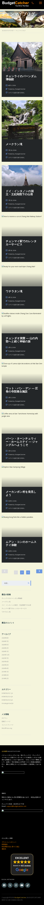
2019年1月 (5, 672)
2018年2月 (5, 678)
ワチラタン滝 (6, 612)
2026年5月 (5, 645)
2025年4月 (5, 662)
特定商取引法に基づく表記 (10, 847)
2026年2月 (5, 648)
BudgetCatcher (20, 897)
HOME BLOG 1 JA (7, 693)
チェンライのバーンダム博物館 (12, 598)
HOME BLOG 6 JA (7, 700)
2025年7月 (5, 658)
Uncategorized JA (7, 703)
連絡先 (4, 849)
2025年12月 (5, 655)
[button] (22, 864)
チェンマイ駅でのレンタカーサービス (14, 608)
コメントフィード (7, 725)
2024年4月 (5, 668)
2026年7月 (5, 641)
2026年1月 (5, 651)
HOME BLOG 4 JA (7, 697)
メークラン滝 (6, 602)
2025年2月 (5, 665)
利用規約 (5, 844)
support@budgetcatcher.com (16, 806)
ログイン (5, 718)
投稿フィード (6, 721)
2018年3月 (5, 675)
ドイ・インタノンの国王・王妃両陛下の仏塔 (16, 605)
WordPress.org (7, 728)
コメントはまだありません (16, 92)
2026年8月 (5, 638)
